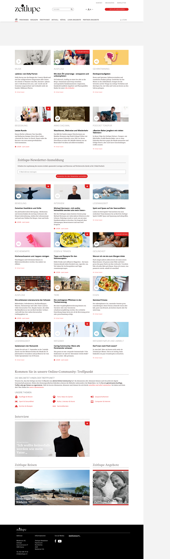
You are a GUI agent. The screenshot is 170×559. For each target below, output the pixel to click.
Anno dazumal (62, 125)
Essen (96, 295)
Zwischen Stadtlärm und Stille (28, 208)
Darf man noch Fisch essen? (105, 346)
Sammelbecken (62, 406)
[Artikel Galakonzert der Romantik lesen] (33, 329)
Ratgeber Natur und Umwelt (108, 340)
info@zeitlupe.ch (21, 554)
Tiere (56, 295)
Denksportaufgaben (101, 74)
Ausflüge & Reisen (26, 397)
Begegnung (21, 125)
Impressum (38, 543)
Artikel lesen (20, 92)
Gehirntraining (101, 68)
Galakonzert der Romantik (26, 346)
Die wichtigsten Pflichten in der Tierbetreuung (67, 301)
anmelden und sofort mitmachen (100, 385)
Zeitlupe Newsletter (41, 541)
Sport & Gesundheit (26, 401)
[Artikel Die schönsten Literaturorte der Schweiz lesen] (33, 283)
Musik (18, 68)
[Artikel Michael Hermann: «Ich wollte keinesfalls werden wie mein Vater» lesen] (72, 191)
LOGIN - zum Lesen (22, 147)
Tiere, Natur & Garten (65, 397)
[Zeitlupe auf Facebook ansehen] (56, 542)
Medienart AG (39, 549)
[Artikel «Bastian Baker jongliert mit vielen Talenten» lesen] (111, 114)
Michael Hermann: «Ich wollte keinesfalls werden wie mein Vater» (69, 209)
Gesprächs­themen (102, 397)
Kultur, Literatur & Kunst (66, 401)
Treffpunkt (45, 20)
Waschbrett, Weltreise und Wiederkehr (71, 130)
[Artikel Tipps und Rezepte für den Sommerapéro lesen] (72, 239)
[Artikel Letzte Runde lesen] (33, 114)
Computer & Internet (102, 401)
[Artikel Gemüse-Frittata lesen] (111, 283)
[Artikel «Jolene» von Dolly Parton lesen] (33, 57)
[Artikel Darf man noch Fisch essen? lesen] (111, 329)
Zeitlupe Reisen (26, 465)
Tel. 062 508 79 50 (22, 552)
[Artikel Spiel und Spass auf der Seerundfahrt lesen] (111, 191)
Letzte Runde (21, 130)
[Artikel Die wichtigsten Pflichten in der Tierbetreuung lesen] (72, 283)
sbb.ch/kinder (69, 88)
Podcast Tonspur (102, 125)
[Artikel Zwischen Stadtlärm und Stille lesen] (33, 191)
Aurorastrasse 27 (22, 545)
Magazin (34, 20)
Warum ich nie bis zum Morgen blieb (109, 256)
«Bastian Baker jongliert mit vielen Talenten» (108, 131)
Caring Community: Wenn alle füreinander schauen (67, 347)
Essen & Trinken (62, 251)
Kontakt (99, 3)
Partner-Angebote (91, 20)
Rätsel (63, 20)
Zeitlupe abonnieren (117, 9)
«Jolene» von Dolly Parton (26, 74)
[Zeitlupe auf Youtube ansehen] (60, 542)
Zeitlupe (27, 9)
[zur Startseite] (16, 20)
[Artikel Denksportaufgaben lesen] (111, 57)
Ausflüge (59, 68)
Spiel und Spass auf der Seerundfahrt (109, 208)
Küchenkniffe (22, 251)
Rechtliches (38, 545)
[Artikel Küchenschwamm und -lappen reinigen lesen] (33, 239)
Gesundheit (99, 251)
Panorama (24, 20)
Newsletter (121, 3)
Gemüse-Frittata (100, 300)
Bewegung (20, 203)
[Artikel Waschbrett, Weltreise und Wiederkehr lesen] (72, 114)
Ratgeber (59, 340)
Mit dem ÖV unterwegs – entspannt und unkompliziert (71, 75)
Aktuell (55, 20)
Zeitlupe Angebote (106, 465)
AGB (36, 547)
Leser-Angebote (74, 20)
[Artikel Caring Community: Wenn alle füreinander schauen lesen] (72, 329)
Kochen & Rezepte (26, 406)
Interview (59, 203)
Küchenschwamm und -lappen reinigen (32, 256)
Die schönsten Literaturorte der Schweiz (32, 300)
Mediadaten (109, 3)
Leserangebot (100, 203)
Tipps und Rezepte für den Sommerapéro (65, 257)
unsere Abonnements (36, 387)
